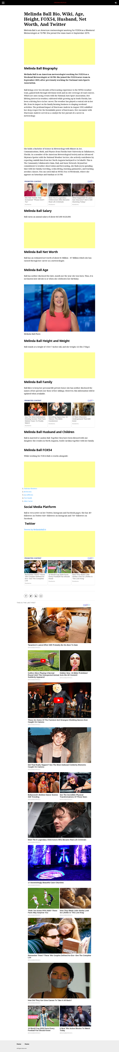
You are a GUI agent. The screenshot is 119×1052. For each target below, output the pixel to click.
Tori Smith (28, 498)
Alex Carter (28, 501)
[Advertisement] (59, 52)
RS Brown (28, 492)
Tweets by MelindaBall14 (35, 529)
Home (19, 1044)
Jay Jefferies (28, 495)
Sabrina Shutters (30, 488)
